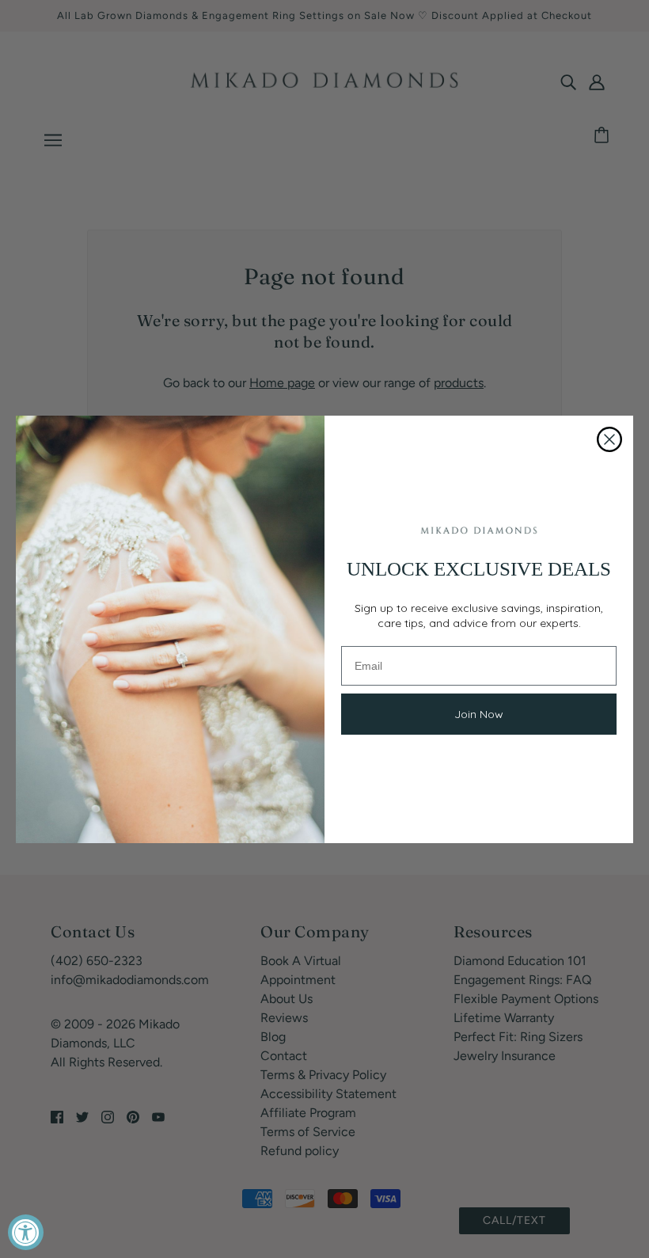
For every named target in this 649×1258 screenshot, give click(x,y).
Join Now (478, 714)
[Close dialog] (609, 439)
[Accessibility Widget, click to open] (26, 1232)
